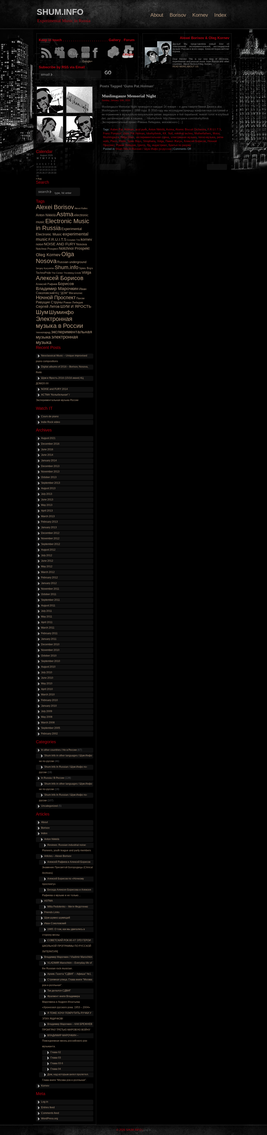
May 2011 (46, 616)
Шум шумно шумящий (57, 917)
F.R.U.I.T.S (214, 129)
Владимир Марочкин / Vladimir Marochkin (68, 957)
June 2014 (47, 454)
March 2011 (47, 627)
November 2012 (50, 538)
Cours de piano (50, 416)
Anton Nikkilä (157, 129)
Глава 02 (55, 1052)
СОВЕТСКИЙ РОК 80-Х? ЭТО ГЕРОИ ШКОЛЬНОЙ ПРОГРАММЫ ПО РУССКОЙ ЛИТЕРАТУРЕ (66, 946)
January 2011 (49, 638)
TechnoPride (43, 272)
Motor (216, 133)
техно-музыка (206, 137)
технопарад (43, 332)
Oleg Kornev (48, 254)
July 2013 (46, 493)
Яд (148, 145)
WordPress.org (49, 1118)
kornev (86, 239)
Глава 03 (55, 1057)
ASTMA (48, 900)
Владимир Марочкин (57, 288)
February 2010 (49, 700)
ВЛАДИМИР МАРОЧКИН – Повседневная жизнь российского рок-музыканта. (65, 1041)
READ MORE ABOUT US (185, 66)
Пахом (80, 298)
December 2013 (50, 466)
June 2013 (47, 499)
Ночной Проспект (56, 297)
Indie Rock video (50, 422)
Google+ (87, 61)
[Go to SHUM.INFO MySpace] (60, 58)
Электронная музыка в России (59, 322)
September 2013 (50, 482)
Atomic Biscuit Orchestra (190, 129)
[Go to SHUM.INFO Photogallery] (113, 58)
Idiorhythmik (153, 133)
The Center (57, 273)
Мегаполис (76, 293)
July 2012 (46, 555)
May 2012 (46, 566)
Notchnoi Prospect (47, 248)
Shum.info (66, 267)
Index (220, 15)
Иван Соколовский (55, 923)
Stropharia (149, 141)
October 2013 (49, 477)
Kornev (200, 15)
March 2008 (48, 722)
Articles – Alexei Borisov (57, 856)
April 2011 (47, 622)
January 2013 (49, 527)
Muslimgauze (111, 137)
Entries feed (48, 1107)
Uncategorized (49, 805)
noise (39, 244)
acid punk (141, 129)
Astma (170, 129)
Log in (44, 1101)
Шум (42, 312)
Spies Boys (134, 141)
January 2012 (49, 583)
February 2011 (49, 633)
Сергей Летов (48, 306)
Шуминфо (61, 312)
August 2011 (48, 605)
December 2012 (50, 533)
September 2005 (50, 728)
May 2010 (46, 683)
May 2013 (46, 505)
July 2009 (46, 711)
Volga (160, 141)
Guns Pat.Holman (134, 133)
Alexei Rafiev (81, 208)
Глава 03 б (56, 1063)
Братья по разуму (180, 145)
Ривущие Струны (49, 302)
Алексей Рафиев (46, 284)
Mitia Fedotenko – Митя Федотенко (67, 906)
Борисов (66, 283)
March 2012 (48, 572)
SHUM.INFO (60, 12)
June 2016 (47, 449)
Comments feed (50, 1113)
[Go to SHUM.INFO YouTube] (85, 58)
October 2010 (49, 655)
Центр (141, 145)
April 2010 (47, 689)
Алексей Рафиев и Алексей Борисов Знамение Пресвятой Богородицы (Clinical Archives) (67, 867)
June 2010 (47, 677)
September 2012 (50, 544)
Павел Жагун (173, 141)
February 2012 (49, 577)
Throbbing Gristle (72, 273)
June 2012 (47, 560)
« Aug (39, 178)
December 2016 (50, 443)
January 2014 (49, 460)
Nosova (81, 244)
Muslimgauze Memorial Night (129, 96)
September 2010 (50, 661)
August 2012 (48, 549)
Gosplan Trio (73, 240)
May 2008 (46, 716)
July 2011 (46, 610)
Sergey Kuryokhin (45, 268)
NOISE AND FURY (60, 244)
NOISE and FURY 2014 (54, 389)
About (156, 15)
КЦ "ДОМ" (61, 293)
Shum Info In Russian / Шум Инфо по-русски (143, 148)
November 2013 (50, 471)
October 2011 (48, 594)
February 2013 (49, 521)
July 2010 (46, 672)
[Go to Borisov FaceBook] (99, 58)
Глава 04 (55, 1069)
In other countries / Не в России (59, 749)
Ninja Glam (127, 137)
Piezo (113, 141)
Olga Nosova (55, 257)
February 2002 (49, 733)
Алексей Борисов (195, 141)
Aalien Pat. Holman (122, 129)
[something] (46, 58)
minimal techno (183, 133)
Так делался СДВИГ (59, 990)
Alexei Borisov (55, 207)
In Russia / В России (52, 777)
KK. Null (168, 133)
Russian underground (71, 262)
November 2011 (50, 588)
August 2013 (48, 488)
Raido (122, 141)
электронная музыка (183, 137)
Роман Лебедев (126, 145)
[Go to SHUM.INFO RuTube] (73, 58)
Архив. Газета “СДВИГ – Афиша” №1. (69, 973)
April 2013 (47, 510)
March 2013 (48, 516)
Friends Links (51, 912)
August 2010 (48, 666)
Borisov (178, 15)
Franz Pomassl (112, 133)
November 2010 (50, 650)
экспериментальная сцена (152, 137)
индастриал (159, 145)
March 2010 (48, 694)
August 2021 (48, 438)
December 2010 (50, 644)
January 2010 (49, 705)
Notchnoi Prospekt (74, 248)
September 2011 (50, 599)
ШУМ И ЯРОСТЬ (75, 306)
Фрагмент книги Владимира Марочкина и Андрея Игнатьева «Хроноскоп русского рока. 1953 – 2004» (66, 1002)
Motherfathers (202, 133)
